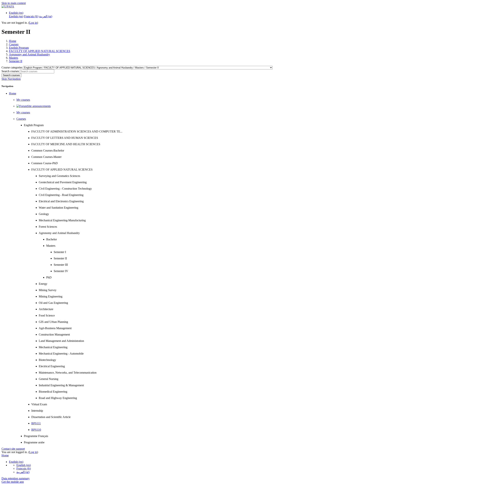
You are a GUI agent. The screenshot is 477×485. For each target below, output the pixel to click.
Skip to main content (13, 3)
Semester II (15, 61)
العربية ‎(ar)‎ (22, 472)
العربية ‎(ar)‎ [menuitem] (45, 16)
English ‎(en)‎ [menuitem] (16, 16)
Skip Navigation (11, 78)
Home (12, 41)
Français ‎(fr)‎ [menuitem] (31, 16)
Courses (13, 44)
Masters (13, 57)
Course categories (12, 67)
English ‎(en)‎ (16, 12)
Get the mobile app (12, 481)
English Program (19, 47)
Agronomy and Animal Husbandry (29, 54)
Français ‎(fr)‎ (23, 468)
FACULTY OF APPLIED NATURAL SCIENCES (39, 51)
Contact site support (13, 448)
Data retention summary (15, 478)
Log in (33, 22)
